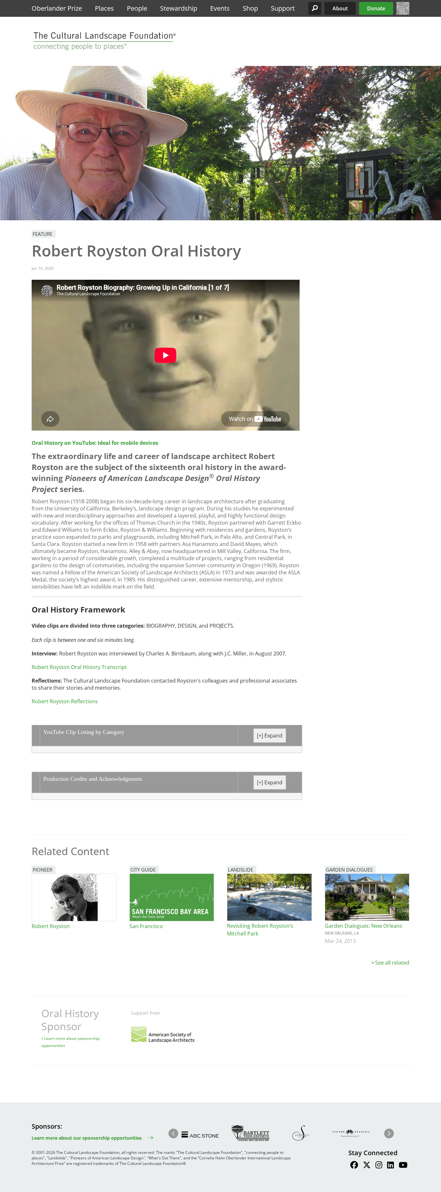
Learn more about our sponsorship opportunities (87, 1138)
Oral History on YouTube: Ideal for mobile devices (95, 442)
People (137, 8)
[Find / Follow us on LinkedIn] (390, 1165)
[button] (314, 8)
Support (283, 8)
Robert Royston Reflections (65, 701)
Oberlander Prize (57, 8)
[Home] (402, 12)
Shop (250, 8)
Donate (376, 8)
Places (104, 8)
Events (220, 8)
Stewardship (178, 8)
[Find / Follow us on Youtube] (403, 1165)
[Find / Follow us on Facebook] (354, 1165)
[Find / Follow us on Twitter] (367, 1165)
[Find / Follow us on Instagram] (378, 1165)
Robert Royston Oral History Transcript (79, 667)
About (340, 8)
